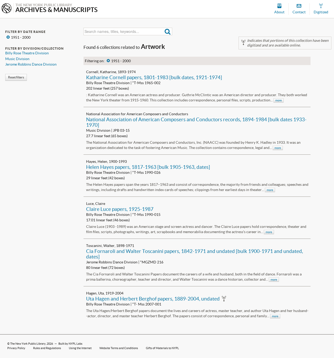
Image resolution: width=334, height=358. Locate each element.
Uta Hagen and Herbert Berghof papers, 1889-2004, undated (153, 299)
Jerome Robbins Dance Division (31, 64)
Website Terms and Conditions (118, 348)
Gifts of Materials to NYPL (162, 348)
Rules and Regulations (47, 348)
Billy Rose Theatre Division (27, 53)
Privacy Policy (16, 348)
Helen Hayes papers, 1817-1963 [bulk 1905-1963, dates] (148, 167)
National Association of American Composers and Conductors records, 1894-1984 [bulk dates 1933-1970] (196, 122)
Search (167, 31)
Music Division (17, 59)
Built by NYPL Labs (70, 343)
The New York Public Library (28, 343)
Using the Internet (80, 348)
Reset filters (16, 77)
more (278, 100)
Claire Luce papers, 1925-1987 (119, 209)
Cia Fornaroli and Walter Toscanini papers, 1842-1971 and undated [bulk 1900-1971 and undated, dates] (194, 253)
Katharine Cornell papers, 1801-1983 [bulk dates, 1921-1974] (154, 77)
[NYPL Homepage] (6, 8)
